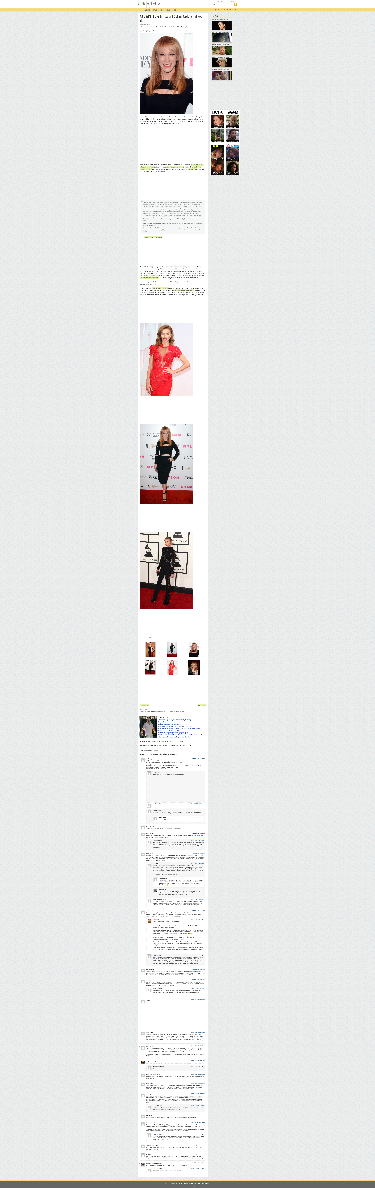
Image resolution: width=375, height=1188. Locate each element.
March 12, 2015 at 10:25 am (196, 889)
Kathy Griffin (172, 27)
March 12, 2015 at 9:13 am (197, 810)
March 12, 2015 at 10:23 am (198, 999)
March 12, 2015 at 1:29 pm (198, 1154)
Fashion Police (155, 27)
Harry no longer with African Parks (220, 44)
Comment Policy (174, 1183)
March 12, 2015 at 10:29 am (198, 1032)
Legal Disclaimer (205, 1183)
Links (175, 10)
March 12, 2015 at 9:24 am (198, 969)
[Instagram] (221, 9)
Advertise (234, 1)
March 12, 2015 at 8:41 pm (198, 1162)
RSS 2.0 (177, 741)
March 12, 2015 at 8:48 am (198, 825)
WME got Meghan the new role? (220, 19)
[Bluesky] (216, 9)
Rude (187, 27)
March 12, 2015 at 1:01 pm (197, 919)
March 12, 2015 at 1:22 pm (198, 1145)
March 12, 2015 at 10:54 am (198, 1093)
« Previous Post (144, 705)
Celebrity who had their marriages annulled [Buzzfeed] (175, 726)
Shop (161, 10)
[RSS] (235, 9)
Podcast (168, 10)
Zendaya (191, 27)
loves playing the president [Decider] (174, 737)
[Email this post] (153, 31)
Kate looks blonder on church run (220, 32)
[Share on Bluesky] (147, 31)
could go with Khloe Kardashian (184, 290)
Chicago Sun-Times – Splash (153, 237)
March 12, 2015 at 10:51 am (198, 1083)
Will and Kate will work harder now (220, 69)
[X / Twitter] (218, 9)
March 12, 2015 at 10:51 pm (197, 955)
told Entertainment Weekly (160, 288)
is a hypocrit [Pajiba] (169, 724)
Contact (220, 1)
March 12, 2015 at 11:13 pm (197, 1168)
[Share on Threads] (150, 31)
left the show (193, 169)
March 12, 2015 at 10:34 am (197, 988)
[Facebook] (224, 9)
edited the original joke (151, 275)
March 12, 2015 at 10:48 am (198, 1074)
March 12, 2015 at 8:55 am (197, 803)
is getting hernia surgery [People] (173, 733)
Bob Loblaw (156, 955)
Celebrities (147, 10)
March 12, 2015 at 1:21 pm (197, 1066)
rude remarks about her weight (149, 278)
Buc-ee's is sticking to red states (220, 57)
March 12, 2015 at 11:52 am (198, 1122)
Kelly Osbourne (181, 27)
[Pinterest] (232, 9)
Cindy (147, 1083)
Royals (155, 10)
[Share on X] (143, 31)
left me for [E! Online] (181, 735)
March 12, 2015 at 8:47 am (198, 758)
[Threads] (227, 9)
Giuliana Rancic (164, 27)
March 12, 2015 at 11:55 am (197, 1105)
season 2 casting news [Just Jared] (173, 722)
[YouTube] (230, 9)
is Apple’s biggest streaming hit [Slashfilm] (174, 720)
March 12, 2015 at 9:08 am (196, 878)
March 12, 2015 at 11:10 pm (197, 1134)
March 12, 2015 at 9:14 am (198, 910)
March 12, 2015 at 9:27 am (198, 979)
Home (166, 1183)
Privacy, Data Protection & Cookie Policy (189, 1183)
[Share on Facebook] (140, 31)
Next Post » (202, 705)
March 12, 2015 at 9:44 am (197, 899)
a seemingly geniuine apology (174, 167)
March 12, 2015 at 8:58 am (197, 863)
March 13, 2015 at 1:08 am (197, 840)
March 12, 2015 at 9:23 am (196, 817)
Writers (227, 1)
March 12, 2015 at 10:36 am (198, 1060)
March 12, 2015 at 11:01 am (198, 1115)
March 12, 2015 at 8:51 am (197, 772)
